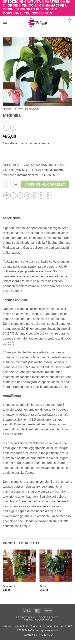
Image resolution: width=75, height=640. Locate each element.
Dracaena (9, 586)
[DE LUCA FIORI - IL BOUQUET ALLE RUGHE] (37, 22)
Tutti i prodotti (27, 109)
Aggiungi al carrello (45, 184)
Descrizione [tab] (12, 218)
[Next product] (6, 128)
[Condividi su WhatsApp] (6, 195)
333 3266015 (42, 13)
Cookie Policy (48, 617)
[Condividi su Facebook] (13, 195)
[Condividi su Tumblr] (41, 195)
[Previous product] (13, 128)
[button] (5, 22)
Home (7, 109)
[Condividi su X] (20, 195)
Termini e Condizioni (38, 620)
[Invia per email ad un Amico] (27, 195)
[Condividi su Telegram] (48, 195)
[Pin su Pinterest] (34, 195)
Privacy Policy (26, 617)
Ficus (42, 586)
